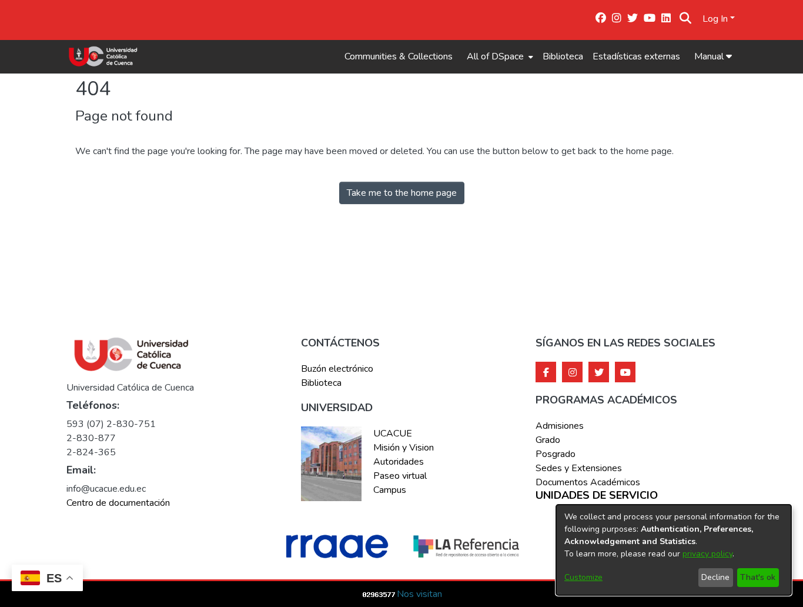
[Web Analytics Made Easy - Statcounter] (379, 594)
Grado (548, 439)
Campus (389, 489)
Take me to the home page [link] (402, 192)
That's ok (757, 577)
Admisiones (560, 425)
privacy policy (707, 553)
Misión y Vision (403, 447)
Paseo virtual (400, 475)
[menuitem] (498, 56)
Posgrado (556, 454)
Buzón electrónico (337, 368)
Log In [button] (716, 18)
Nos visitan (419, 594)
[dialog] (673, 550)
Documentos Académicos (588, 482)
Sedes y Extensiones (579, 468)
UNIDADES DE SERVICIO (597, 495)
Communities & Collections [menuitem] (398, 56)
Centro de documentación (118, 502)
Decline (715, 577)
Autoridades (398, 461)
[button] (685, 19)
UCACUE (392, 433)
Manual (710, 56)
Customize (583, 577)
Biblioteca (563, 56)
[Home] (103, 56)
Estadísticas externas (636, 56)
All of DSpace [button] (495, 56)
